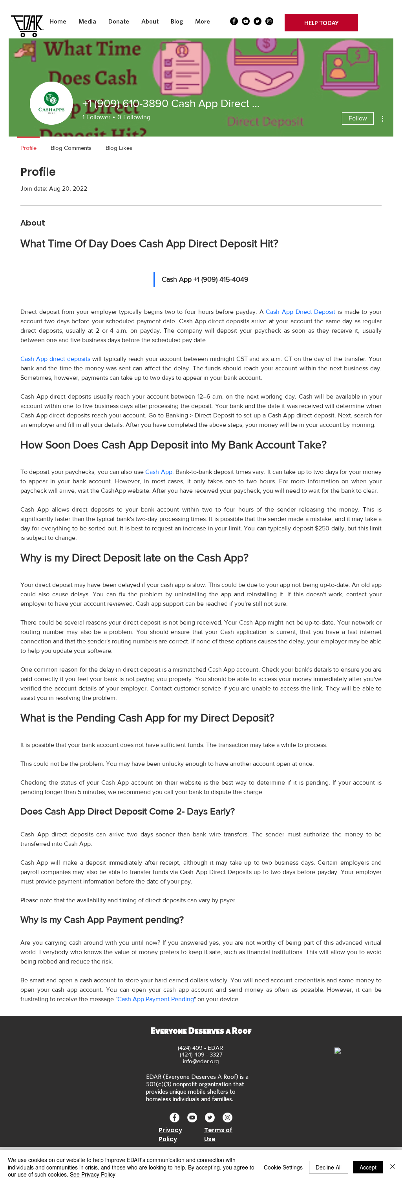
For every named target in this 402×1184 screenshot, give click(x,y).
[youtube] (246, 21)
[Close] (392, 1167)
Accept (368, 1167)
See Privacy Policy (92, 1174)
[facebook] (234, 21)
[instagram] (269, 21)
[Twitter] (257, 21)
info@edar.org (201, 1061)
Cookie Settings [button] (283, 1167)
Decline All (329, 1167)
